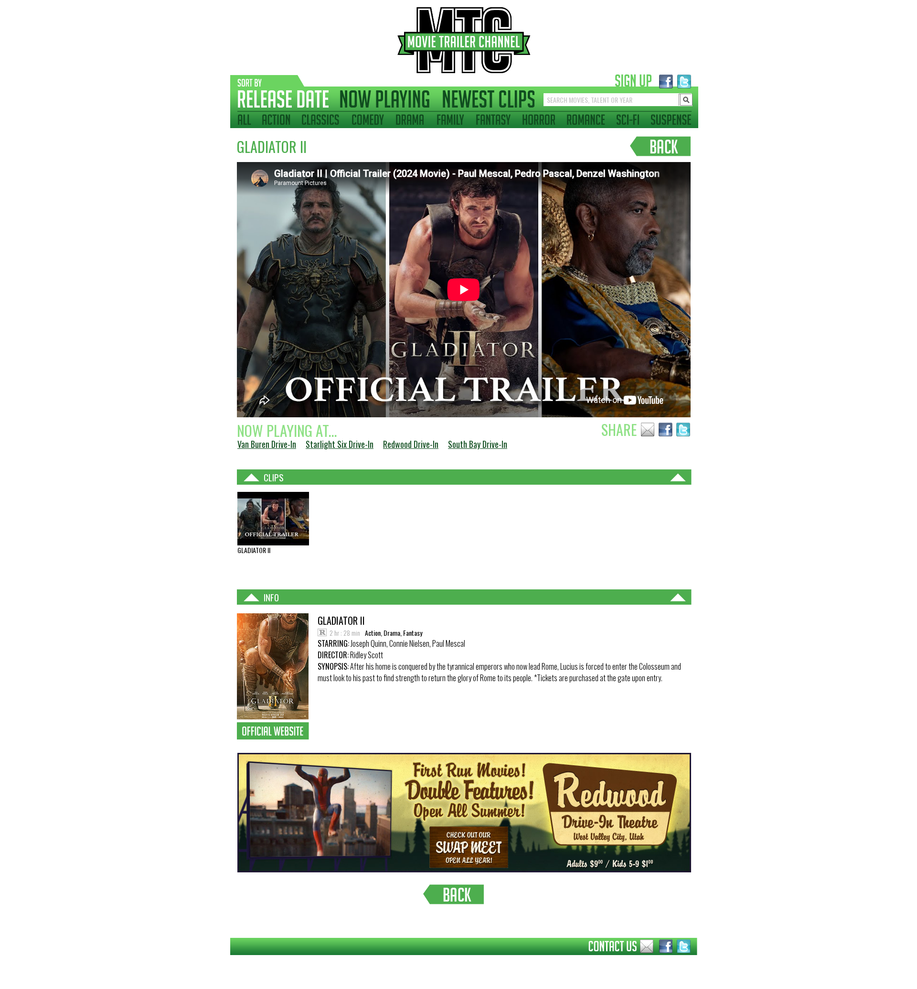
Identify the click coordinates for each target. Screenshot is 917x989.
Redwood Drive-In (410, 444)
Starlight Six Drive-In (339, 444)
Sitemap (223, 962)
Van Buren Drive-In (266, 444)
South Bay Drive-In (477, 444)
